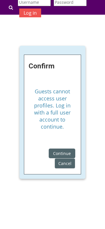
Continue (62, 153)
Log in (30, 13)
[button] (11, 7)
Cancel (64, 163)
